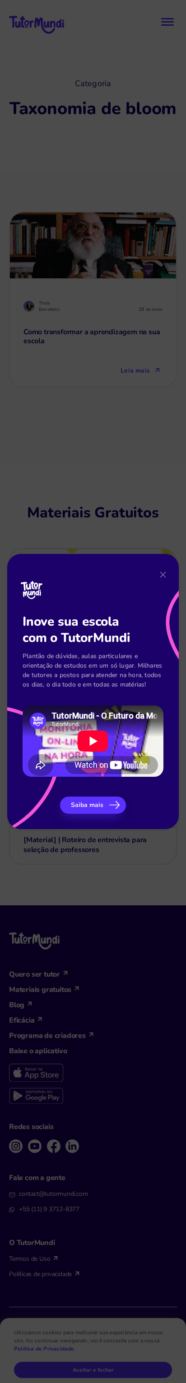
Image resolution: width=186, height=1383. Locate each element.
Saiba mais (87, 805)
